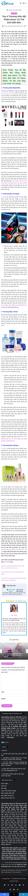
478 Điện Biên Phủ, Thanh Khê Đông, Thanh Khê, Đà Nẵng (14, 758)
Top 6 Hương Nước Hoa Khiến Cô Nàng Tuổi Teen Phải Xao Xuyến (13, 655)
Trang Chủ (11, 10)
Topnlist (9, 58)
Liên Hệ (3, 786)
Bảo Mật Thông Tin (7, 795)
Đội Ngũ (4, 788)
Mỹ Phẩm (19, 10)
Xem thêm (10, 737)
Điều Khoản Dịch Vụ (8, 798)
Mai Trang (5, 26)
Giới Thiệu (4, 783)
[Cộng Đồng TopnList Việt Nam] (7, 3)
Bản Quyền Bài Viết (7, 793)
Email (3, 699)
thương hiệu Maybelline (8, 93)
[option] (14, 651)
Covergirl (3, 197)
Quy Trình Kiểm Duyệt (8, 791)
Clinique (3, 448)
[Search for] (20, 4)
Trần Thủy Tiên (11, 585)
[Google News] (14, 639)
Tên (3, 692)
